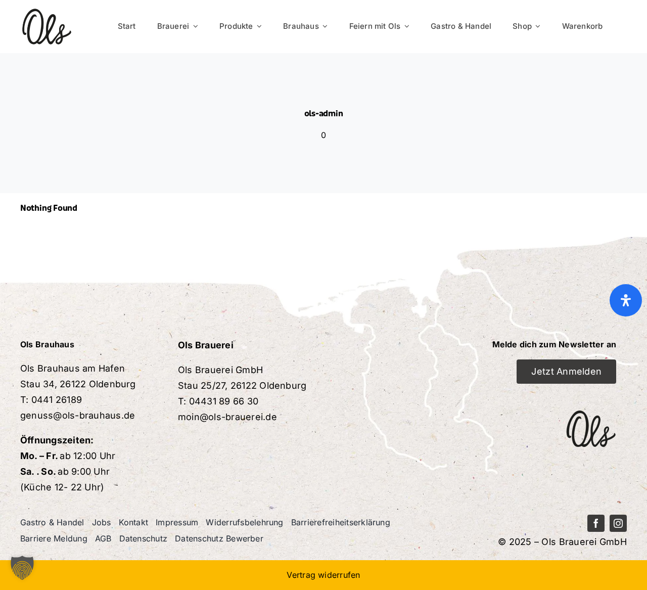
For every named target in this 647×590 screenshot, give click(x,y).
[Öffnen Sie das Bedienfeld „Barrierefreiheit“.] (626, 300)
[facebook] (596, 523)
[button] (22, 568)
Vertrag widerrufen (323, 575)
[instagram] (618, 523)
